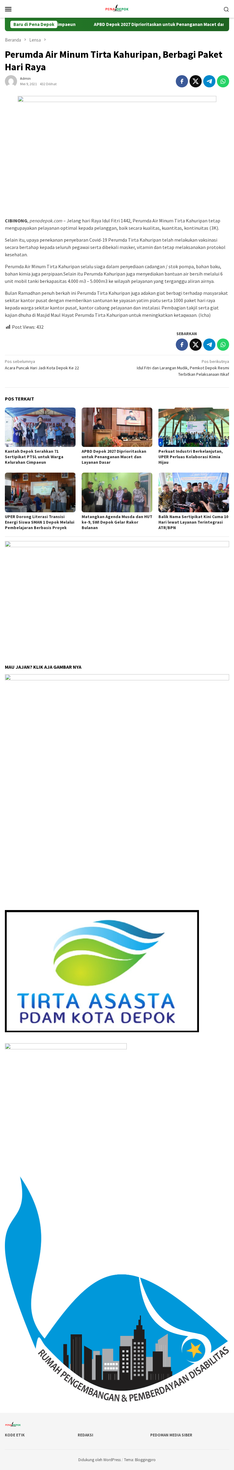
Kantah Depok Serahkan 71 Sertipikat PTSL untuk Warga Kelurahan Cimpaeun (34, 456)
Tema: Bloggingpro (140, 1459)
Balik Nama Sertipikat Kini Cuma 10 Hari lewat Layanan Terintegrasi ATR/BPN (193, 522)
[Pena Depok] (117, 8)
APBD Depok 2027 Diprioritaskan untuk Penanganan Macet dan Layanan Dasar (152, 24)
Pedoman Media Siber (171, 1435)
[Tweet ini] (196, 81)
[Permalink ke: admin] (11, 80)
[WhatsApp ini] (223, 81)
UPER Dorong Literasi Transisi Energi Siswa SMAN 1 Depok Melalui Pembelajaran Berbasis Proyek (39, 522)
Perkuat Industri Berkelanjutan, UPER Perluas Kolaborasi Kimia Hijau (190, 456)
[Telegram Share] (209, 81)
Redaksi (85, 1435)
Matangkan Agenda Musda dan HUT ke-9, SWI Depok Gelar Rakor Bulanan (117, 522)
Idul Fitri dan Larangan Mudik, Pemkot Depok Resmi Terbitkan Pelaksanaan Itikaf (183, 368)
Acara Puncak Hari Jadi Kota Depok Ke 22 (42, 365)
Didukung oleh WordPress (99, 1459)
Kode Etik (15, 1435)
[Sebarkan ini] (182, 81)
